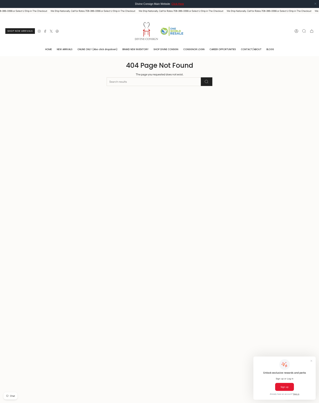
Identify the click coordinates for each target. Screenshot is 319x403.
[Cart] (312, 31)
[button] (97, 49)
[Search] (206, 81)
